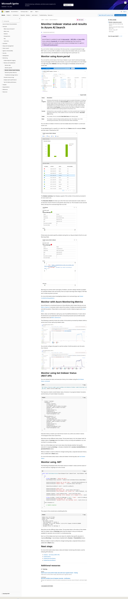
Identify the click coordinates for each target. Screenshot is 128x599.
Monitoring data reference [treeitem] (11, 72)
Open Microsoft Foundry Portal (106, 15)
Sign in (124, 11)
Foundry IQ (54, 41)
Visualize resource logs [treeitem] (9, 77)
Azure (46, 19)
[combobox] (11, 21)
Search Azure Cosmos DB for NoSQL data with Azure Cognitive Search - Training (59, 572)
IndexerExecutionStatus (50, 558)
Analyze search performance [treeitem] (10, 79)
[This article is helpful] (120, 36)
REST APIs (73, 39)
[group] (64, 388)
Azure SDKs (82, 39)
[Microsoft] (2, 11)
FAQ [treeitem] (5, 38)
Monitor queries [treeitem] (8, 67)
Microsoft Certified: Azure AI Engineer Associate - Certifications (55, 578)
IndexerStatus (47, 556)
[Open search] (121, 11)
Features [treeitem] (6, 33)
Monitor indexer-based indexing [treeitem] (12, 70)
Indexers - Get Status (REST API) (51, 554)
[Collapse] (19, 19)
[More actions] (86, 20)
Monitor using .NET (113, 29)
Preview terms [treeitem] (7, 36)
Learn (42, 19)
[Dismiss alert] (125, 3)
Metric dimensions (56, 317)
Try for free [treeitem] (6, 41)
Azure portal (66, 39)
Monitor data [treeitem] (8, 65)
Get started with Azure (120, 15)
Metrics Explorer (45, 307)
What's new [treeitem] (6, 31)
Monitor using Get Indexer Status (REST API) (116, 27)
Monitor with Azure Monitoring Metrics (116, 24)
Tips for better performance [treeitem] (10, 82)
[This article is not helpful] (121, 36)
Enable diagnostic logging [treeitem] (9, 60)
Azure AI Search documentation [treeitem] (10, 24)
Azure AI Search (53, 19)
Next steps (111, 31)
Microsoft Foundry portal (50, 45)
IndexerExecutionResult (50, 560)
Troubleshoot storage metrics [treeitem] (11, 75)
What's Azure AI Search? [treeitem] (9, 29)
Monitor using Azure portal (115, 22)
